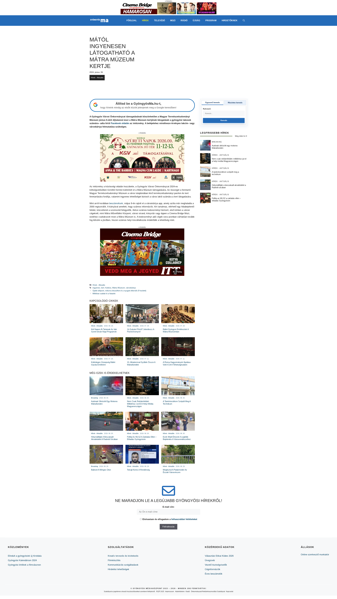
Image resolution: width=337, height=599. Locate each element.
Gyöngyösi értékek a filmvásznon (24, 565)
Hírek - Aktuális (97, 78)
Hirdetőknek (229, 20)
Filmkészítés (114, 560)
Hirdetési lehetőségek (118, 569)
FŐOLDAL (132, 20)
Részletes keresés (235, 103)
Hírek (145, 20)
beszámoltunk (116, 203)
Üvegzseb (210, 560)
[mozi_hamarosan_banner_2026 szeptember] (168, 13)
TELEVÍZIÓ (159, 20)
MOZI (172, 20)
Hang (179, 177)
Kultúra (108, 288)
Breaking (217, 142)
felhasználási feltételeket (184, 519)
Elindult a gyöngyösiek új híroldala (24, 556)
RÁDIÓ (184, 20)
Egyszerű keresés (212, 102)
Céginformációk (212, 569)
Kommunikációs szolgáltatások (123, 565)
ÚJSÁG (196, 20)
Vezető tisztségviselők (216, 565)
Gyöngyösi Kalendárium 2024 (22, 560)
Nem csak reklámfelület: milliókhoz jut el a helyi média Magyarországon (229, 159)
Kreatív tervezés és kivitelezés (123, 556)
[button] (243, 20)
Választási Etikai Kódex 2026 (219, 556)
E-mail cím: (169, 507)
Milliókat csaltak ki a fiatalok (104, 293)
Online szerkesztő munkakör (315, 554)
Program (210, 20)
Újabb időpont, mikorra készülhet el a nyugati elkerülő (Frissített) (119, 291)
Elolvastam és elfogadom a (169, 519)
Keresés (223, 120)
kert (102, 288)
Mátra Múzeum (118, 288)
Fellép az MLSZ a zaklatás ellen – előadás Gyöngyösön (226, 199)
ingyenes (96, 288)
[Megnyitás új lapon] (142, 158)
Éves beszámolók (213, 574)
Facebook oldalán (120, 123)
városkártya (131, 288)
